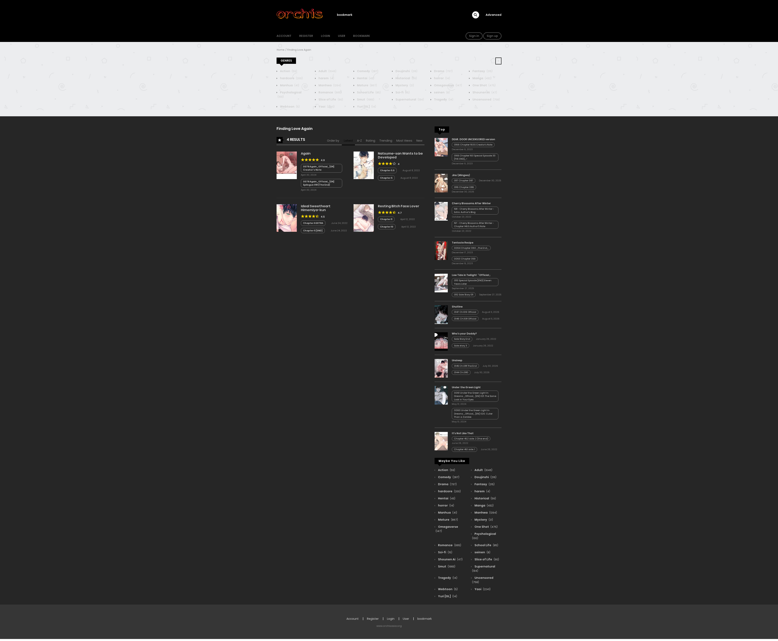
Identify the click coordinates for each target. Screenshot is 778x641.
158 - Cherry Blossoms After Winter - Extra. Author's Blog (474, 210)
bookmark (344, 15)
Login (325, 36)
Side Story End (462, 339)
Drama (443, 71)
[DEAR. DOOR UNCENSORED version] (441, 147)
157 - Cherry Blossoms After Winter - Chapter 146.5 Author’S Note (474, 224)
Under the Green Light (466, 387)
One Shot (484, 85)
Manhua (289, 85)
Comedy (367, 71)
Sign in (474, 36)
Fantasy (482, 71)
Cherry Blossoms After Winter (471, 203)
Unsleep (457, 360)
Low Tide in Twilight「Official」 (472, 275)
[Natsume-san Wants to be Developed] (364, 165)
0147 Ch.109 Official (465, 312)
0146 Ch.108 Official (465, 318)
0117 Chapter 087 (463, 180)
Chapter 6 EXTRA (313, 223)
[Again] (287, 165)
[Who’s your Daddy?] (441, 341)
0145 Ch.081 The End (465, 366)
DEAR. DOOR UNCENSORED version (473, 139)
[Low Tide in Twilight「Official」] (441, 283)
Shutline (457, 306)
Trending (385, 141)
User (341, 36)
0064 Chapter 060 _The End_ (471, 248)
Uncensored (486, 99)
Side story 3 (460, 345)
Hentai (365, 78)
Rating (370, 141)
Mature (366, 85)
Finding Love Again (299, 49)
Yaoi (326, 107)
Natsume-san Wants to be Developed (400, 155)
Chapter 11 (386, 219)
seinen (441, 92)
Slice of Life (330, 99)
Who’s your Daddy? (464, 333)
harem (326, 78)
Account (284, 36)
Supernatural (409, 99)
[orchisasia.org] (300, 15)
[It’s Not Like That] (441, 441)
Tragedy (443, 99)
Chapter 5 (386, 177)
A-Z (359, 141)
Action (288, 71)
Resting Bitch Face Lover (398, 206)
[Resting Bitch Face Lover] (364, 218)
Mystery (404, 85)
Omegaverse (447, 85)
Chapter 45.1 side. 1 (464, 449)
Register (306, 36)
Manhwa (329, 85)
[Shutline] (441, 314)
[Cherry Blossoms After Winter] (441, 211)
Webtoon (289, 107)
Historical (406, 78)
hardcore (291, 78)
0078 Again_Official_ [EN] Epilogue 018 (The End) (318, 183)
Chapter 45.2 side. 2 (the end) (471, 438)
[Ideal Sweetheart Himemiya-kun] (287, 218)
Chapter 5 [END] (313, 230)
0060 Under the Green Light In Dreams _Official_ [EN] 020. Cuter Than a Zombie (473, 414)
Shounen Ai (484, 92)
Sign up (492, 36)
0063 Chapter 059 (465, 258)
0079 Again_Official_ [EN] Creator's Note (318, 168)
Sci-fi (402, 92)
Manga (482, 78)
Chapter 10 (386, 226)
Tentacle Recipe (462, 242)
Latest (348, 141)
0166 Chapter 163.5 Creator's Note (473, 144)
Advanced (493, 15)
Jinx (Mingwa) (461, 175)
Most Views (404, 141)
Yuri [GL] (366, 107)
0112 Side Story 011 (463, 294)
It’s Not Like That (462, 433)
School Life (368, 92)
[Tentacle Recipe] (441, 250)
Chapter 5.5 (387, 170)
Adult (327, 71)
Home (280, 49)
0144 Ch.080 (461, 372)
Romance (330, 92)
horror (441, 78)
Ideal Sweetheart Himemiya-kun (315, 208)
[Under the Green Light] (441, 395)
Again (306, 153)
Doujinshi (406, 71)
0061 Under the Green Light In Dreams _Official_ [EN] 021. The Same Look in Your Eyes (475, 396)
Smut (365, 99)
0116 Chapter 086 (464, 187)
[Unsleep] (441, 368)
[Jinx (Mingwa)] (441, 183)
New (419, 141)
